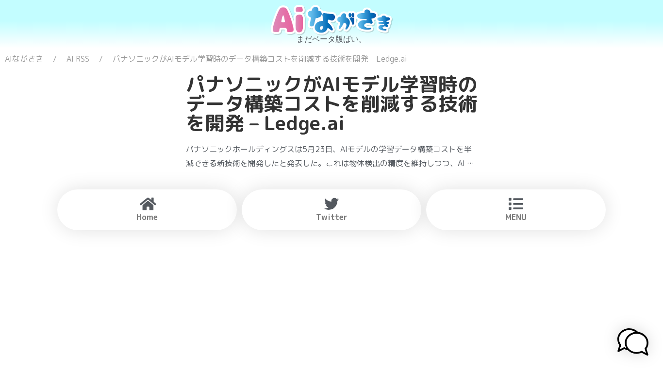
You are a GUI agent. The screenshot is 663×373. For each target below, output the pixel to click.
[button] (632, 343)
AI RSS (77, 58)
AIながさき (24, 58)
